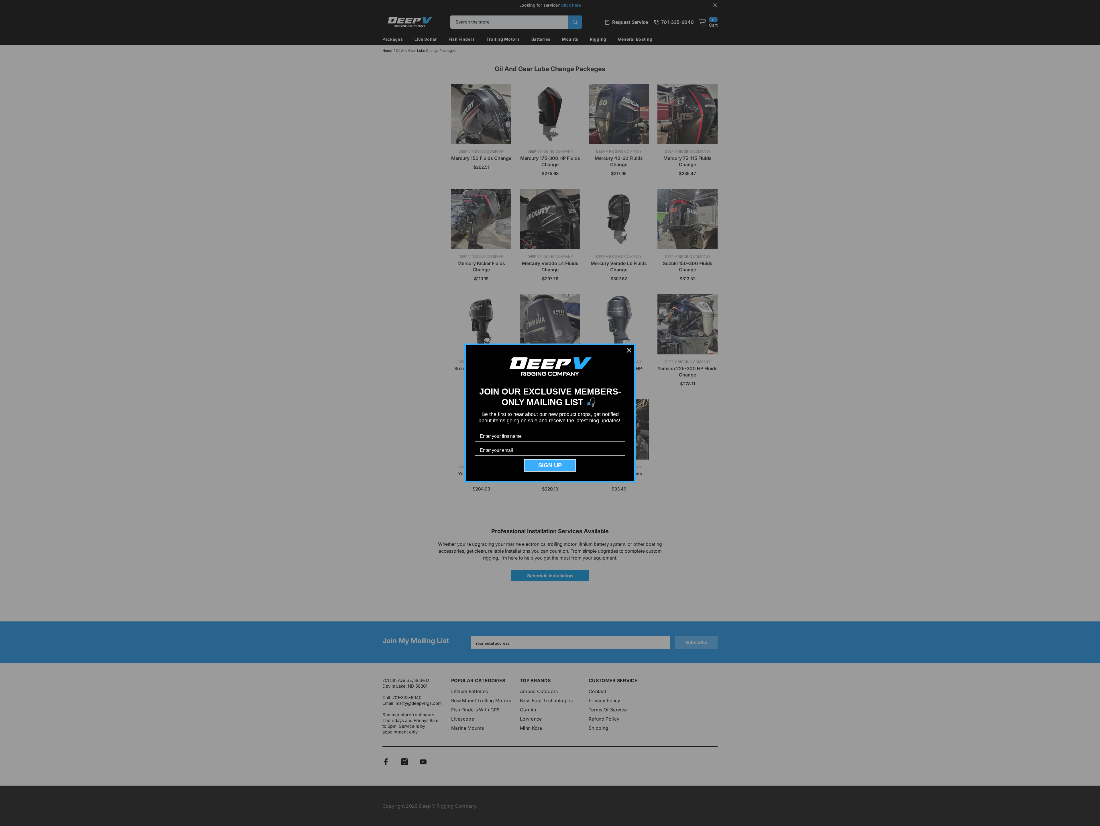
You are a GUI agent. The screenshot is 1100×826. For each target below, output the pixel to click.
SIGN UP (550, 465)
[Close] (629, 350)
